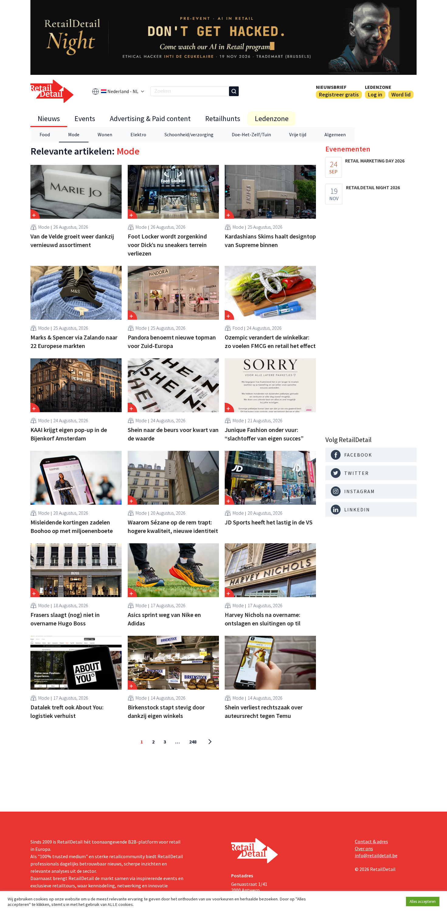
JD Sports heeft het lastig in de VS (269, 522)
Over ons (364, 848)
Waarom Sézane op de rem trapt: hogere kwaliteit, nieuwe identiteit (173, 526)
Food (45, 134)
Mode (73, 134)
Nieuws (49, 118)
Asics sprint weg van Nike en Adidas (164, 619)
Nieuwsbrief (331, 87)
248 (192, 742)
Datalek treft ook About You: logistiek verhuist (67, 711)
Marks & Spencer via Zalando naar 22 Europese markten (73, 341)
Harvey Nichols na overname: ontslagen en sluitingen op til (262, 619)
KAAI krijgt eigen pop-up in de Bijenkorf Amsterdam (68, 434)
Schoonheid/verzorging (189, 134)
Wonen (105, 134)
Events (84, 118)
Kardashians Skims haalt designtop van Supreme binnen (270, 240)
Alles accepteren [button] (423, 901)
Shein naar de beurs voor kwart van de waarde (173, 434)
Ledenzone (378, 87)
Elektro (138, 134)
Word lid (401, 94)
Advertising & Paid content (150, 118)
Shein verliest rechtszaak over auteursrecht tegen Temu (264, 711)
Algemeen (335, 134)
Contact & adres (371, 841)
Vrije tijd (297, 134)
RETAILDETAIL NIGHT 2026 (373, 187)
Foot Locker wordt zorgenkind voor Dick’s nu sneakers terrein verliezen (167, 244)
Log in (375, 94)
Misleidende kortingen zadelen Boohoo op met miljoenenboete (71, 526)
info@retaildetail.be (376, 855)
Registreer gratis (339, 94)
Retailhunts (222, 118)
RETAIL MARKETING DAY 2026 (374, 161)
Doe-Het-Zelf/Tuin (251, 134)
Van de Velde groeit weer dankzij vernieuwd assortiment (72, 240)
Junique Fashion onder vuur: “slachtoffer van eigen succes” (264, 434)
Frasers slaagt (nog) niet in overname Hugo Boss (65, 619)
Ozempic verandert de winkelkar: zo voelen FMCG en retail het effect (270, 341)
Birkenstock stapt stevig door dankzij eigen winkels (166, 711)
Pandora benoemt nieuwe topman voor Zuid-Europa (172, 341)
